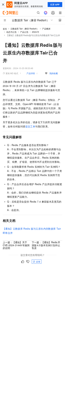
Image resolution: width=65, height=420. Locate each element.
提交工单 (30, 126)
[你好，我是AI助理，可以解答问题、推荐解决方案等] (45, 12)
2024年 (35, 31)
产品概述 (46, 28)
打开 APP (54, 4)
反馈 (38, 261)
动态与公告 (11, 31)
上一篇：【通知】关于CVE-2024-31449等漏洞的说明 (16, 245)
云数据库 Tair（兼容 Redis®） (24, 28)
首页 (5, 28)
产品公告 (24, 31)
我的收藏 (53, 73)
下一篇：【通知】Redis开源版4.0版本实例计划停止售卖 (46, 245)
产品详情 (31, 73)
